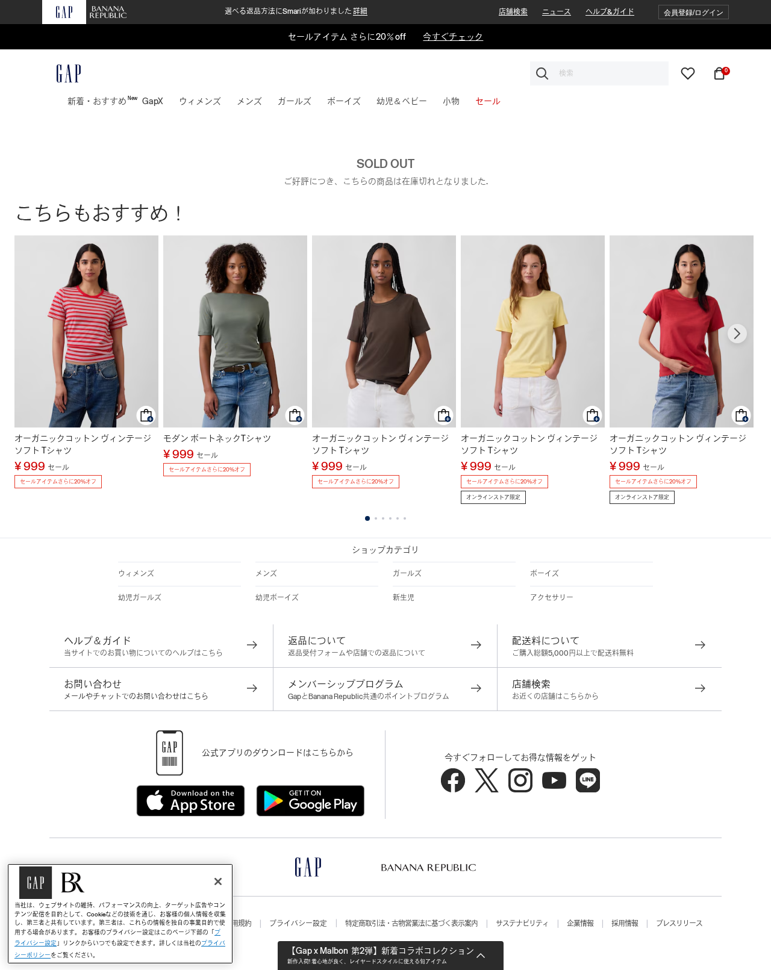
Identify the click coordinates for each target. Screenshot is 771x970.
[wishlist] (688, 73)
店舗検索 (513, 12)
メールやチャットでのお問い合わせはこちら (136, 696)
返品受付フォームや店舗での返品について (356, 653)
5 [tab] (397, 518)
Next (737, 333)
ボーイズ (544, 574)
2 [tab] (376, 518)
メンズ (266, 574)
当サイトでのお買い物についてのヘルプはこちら (143, 653)
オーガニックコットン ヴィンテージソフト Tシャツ (82, 444)
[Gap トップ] (61, 73)
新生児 (403, 598)
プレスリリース (679, 923)
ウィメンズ (136, 574)
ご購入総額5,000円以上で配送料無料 (573, 653)
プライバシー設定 (298, 923)
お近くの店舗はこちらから (555, 696)
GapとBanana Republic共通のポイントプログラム (368, 696)
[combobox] (599, 73)
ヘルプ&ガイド (609, 12)
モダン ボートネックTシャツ (217, 438)
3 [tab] (383, 518)
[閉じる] (218, 881)
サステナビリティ (522, 923)
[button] (693, 12)
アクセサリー (551, 598)
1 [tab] (367, 518)
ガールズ (407, 574)
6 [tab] (405, 518)
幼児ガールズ (139, 598)
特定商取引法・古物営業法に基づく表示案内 (411, 923)
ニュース (556, 12)
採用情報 (624, 923)
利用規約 (238, 923)
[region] (120, 913)
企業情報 (580, 923)
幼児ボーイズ (277, 598)
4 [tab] (390, 518)
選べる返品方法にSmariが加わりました (296, 11)
